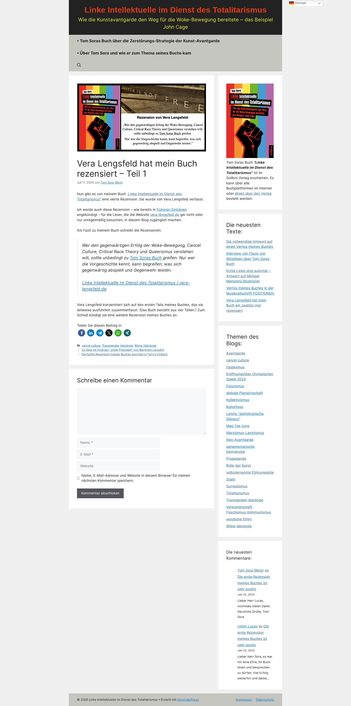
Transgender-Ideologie (117, 345)
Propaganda (236, 459)
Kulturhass (234, 407)
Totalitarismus (237, 493)
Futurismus (235, 386)
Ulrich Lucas (247, 626)
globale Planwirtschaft (244, 393)
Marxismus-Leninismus (245, 433)
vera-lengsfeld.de (164, 215)
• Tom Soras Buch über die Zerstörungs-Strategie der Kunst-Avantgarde (148, 40)
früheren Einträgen (172, 210)
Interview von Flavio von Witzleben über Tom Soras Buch (248, 258)
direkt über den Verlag (253, 193)
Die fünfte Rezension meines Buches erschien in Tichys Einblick (125, 354)
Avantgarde (235, 353)
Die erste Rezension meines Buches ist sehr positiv (253, 583)
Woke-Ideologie (145, 345)
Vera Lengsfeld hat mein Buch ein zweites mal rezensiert (246, 305)
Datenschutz (265, 700)
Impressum (244, 700)
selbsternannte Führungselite (250, 472)
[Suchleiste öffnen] (79, 65)
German (300, 3)
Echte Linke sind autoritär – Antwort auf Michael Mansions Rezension (248, 276)
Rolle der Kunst (238, 465)
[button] (81, 332)
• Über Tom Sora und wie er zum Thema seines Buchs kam (134, 53)
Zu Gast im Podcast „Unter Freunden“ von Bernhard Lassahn (123, 349)
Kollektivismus (237, 400)
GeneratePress (188, 700)
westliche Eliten (239, 519)
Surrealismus (236, 486)
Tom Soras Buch (146, 257)
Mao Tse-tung (237, 426)
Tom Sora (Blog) (250, 570)
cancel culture (91, 345)
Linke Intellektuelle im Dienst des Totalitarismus (175, 9)
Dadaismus (235, 367)
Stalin (230, 479)
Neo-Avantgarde (240, 440)
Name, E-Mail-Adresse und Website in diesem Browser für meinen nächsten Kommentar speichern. (135, 478)
